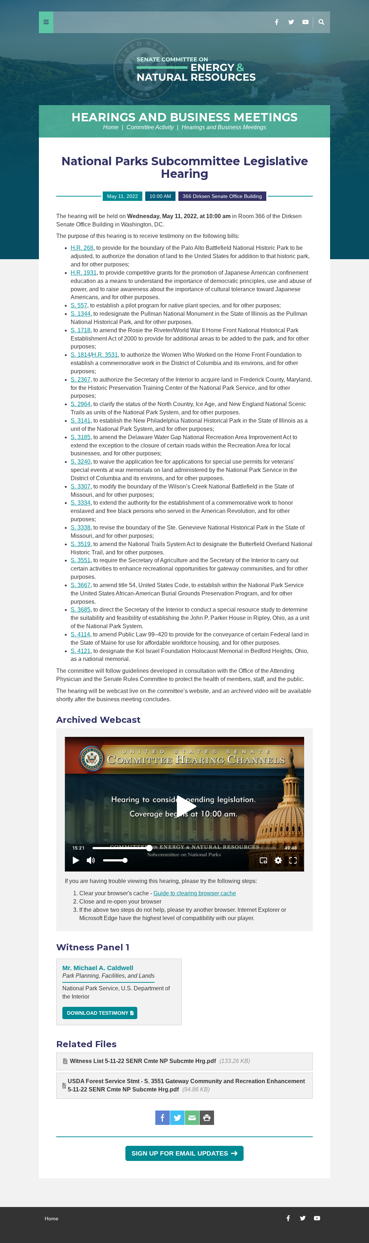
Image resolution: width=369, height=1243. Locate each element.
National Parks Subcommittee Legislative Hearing (184, 167)
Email (192, 1118)
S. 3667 (80, 585)
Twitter (177, 1118)
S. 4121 (80, 651)
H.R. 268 (82, 248)
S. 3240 (80, 462)
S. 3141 (80, 421)
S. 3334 (80, 503)
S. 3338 (80, 527)
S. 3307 (80, 486)
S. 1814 (80, 355)
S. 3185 (80, 437)
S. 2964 (80, 404)
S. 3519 (80, 544)
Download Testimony (97, 1013)
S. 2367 (80, 380)
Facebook (162, 1118)
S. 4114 (80, 634)
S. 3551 (80, 560)
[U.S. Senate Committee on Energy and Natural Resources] (184, 69)
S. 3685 (80, 610)
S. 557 (79, 305)
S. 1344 (80, 314)
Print (207, 1118)
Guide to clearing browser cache (195, 893)
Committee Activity (150, 127)
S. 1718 (80, 330)
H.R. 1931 (84, 273)
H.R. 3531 (105, 355)
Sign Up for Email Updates (180, 1153)
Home (111, 127)
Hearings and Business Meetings (184, 117)
